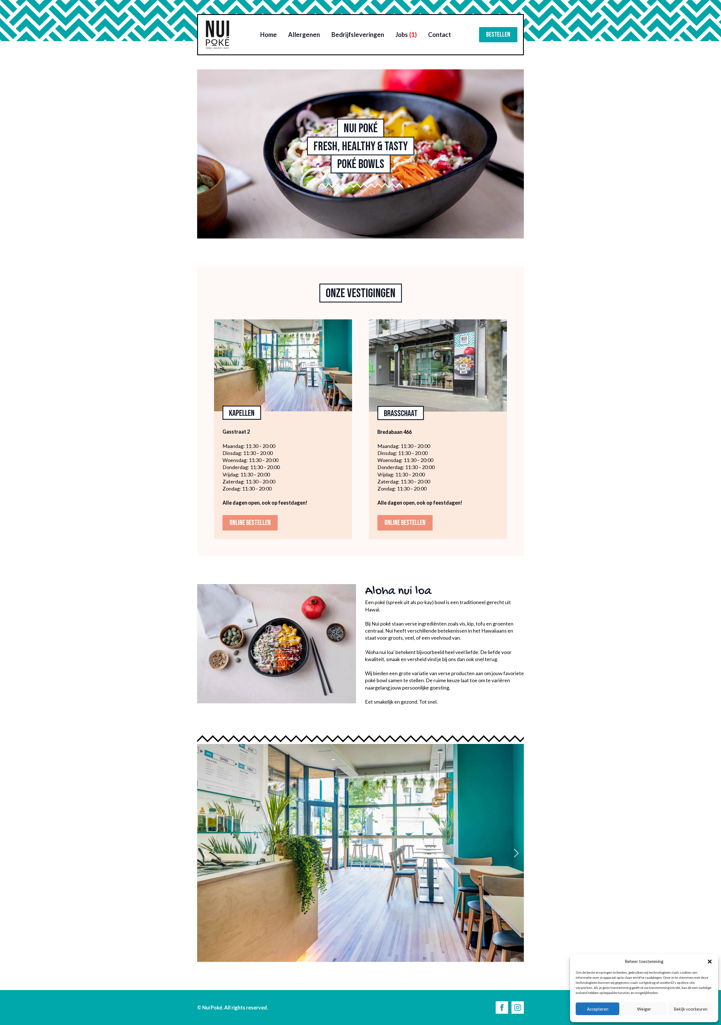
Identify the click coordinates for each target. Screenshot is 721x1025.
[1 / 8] (360, 853)
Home (268, 34)
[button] (710, 961)
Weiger (644, 1008)
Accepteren (597, 1008)
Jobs (406, 34)
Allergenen (304, 34)
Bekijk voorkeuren (690, 1008)
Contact (439, 34)
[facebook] (502, 1007)
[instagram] (517, 1007)
